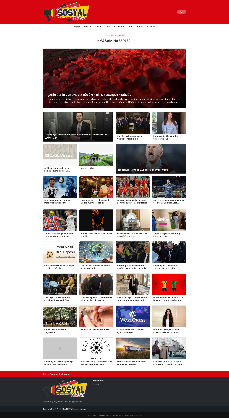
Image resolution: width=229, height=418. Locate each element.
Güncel (98, 26)
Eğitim (121, 26)
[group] (114, 78)
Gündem (139, 26)
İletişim (96, 384)
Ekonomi (87, 26)
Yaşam (77, 26)
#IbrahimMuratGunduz (133, 415)
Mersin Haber (91, 415)
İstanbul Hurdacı (105, 415)
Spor (130, 26)
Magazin (151, 26)
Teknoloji (110, 26)
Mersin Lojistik (118, 415)
